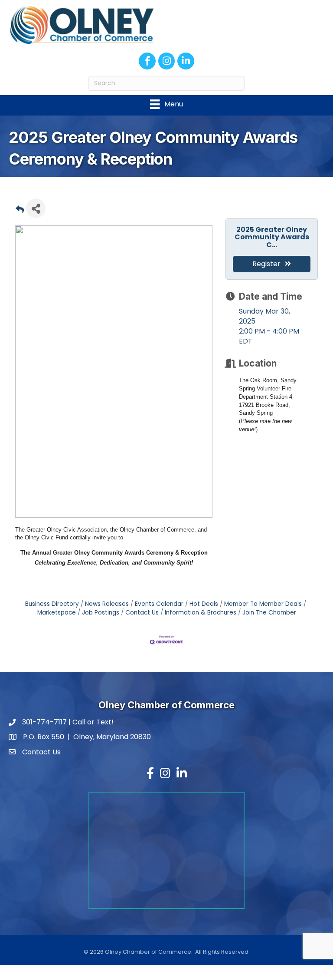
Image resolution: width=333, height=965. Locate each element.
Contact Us (142, 612)
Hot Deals (203, 604)
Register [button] (266, 264)
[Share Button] (36, 208)
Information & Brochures (200, 612)
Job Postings (100, 612)
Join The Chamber (269, 612)
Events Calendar (159, 604)
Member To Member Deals (263, 604)
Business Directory (52, 604)
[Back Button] (20, 211)
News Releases (107, 604)
